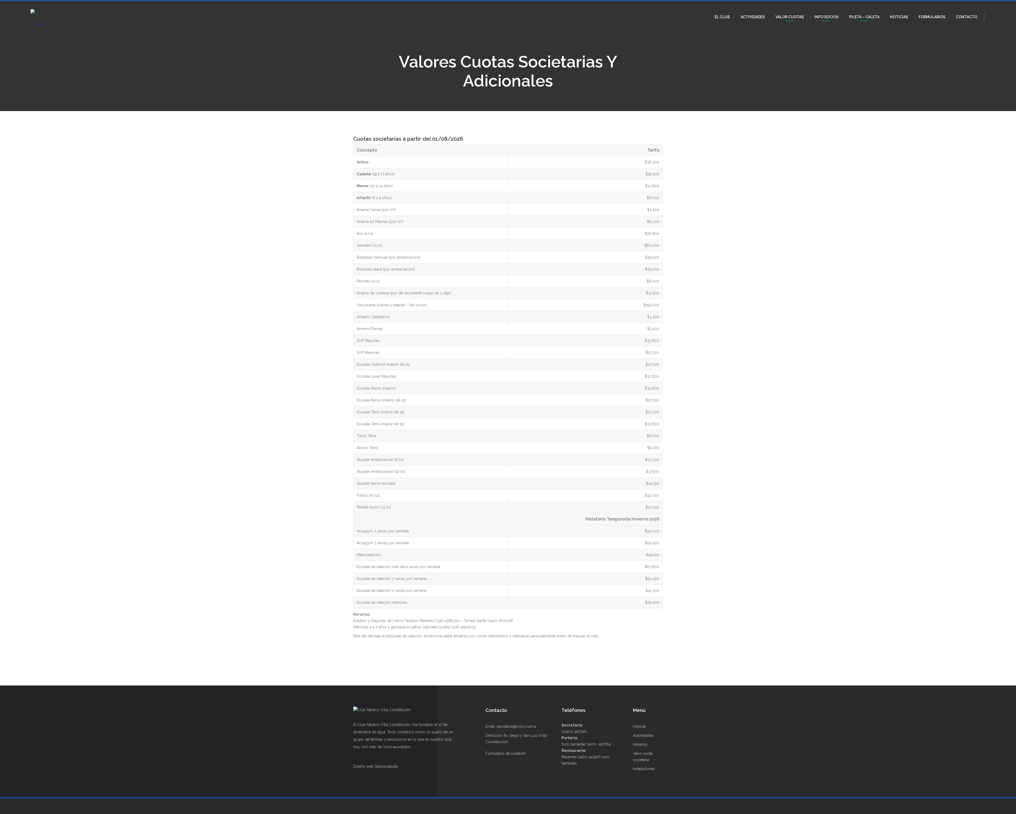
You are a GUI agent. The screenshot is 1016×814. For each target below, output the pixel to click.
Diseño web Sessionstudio (375, 766)
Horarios (640, 744)
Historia (639, 726)
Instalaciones (644, 769)
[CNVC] (37, 17)
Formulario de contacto (506, 753)
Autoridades (643, 735)
